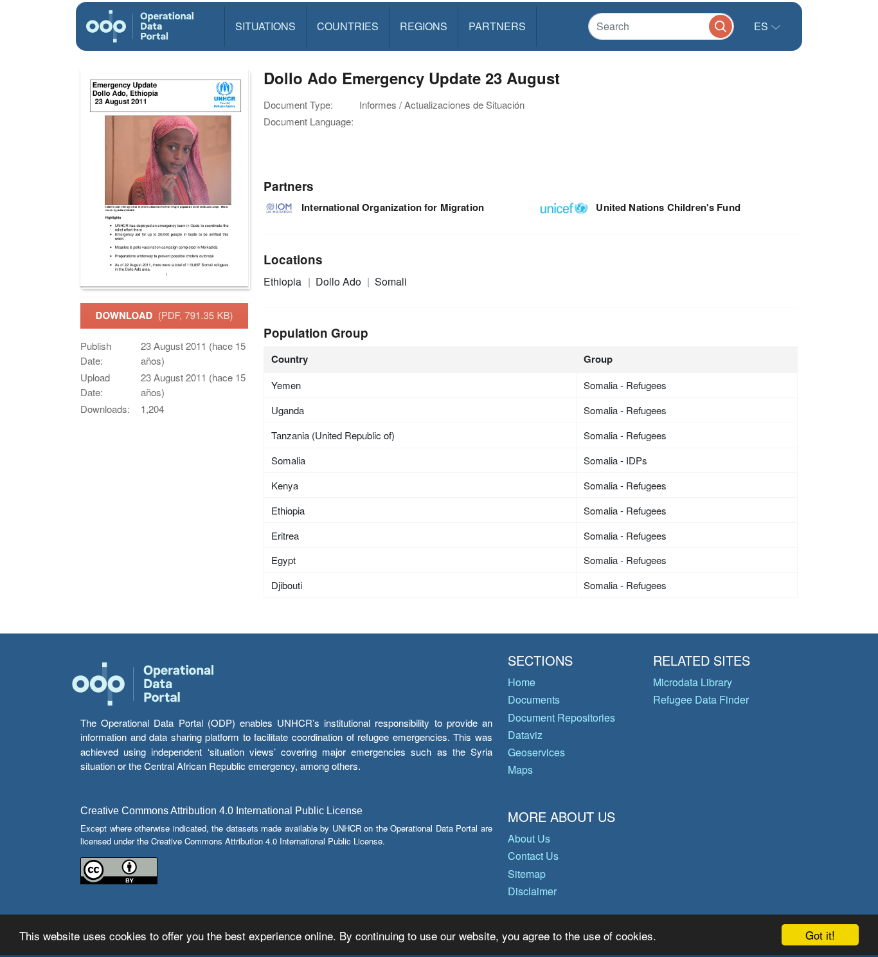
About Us (529, 838)
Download (164, 315)
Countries (348, 26)
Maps (520, 769)
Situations (265, 26)
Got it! (820, 935)
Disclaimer (532, 891)
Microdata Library (692, 682)
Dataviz (525, 734)
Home (521, 682)
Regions (423, 26)
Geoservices (536, 752)
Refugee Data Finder (701, 699)
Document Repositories (561, 717)
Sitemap (527, 873)
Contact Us (533, 855)
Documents (534, 699)
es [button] (762, 26)
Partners (497, 26)
